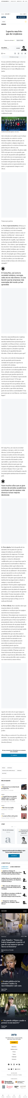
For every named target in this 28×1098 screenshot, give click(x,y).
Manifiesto (14, 1046)
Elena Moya (4, 47)
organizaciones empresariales (8, 770)
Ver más (25, 910)
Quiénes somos (14, 1049)
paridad (3, 767)
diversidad (9, 767)
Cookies (20, 1074)
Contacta (14, 1059)
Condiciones (15, 1074)
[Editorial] (8, 840)
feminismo (19, 770)
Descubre (4, 911)
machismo (4, 773)
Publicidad (14, 1056)
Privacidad (9, 1074)
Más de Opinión (5, 780)
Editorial (8, 832)
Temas (14, 1054)
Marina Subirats (23, 835)
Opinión (3, 21)
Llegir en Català (20, 40)
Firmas (14, 1051)
